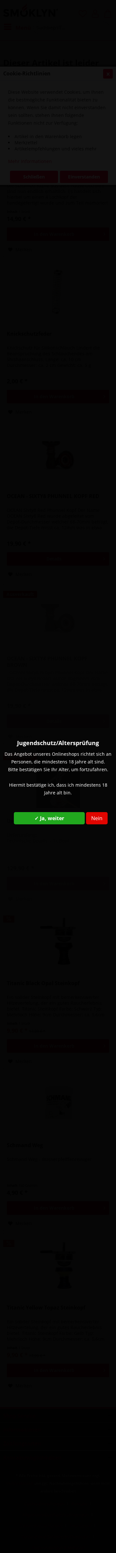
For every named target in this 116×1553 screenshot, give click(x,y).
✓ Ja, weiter (49, 818)
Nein (96, 818)
